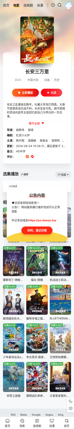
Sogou (49, 414)
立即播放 (27, 92)
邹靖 (30, 129)
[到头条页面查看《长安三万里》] (42, 157)
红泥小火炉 (23, 135)
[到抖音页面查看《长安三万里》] (22, 157)
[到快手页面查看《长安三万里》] (27, 157)
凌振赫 (32, 140)
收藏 (53, 92)
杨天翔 (20, 140)
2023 (18, 79)
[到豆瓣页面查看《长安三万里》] (17, 157)
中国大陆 (32, 79)
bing (60, 414)
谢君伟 (20, 129)
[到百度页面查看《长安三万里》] (47, 157)
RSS (13, 414)
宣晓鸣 (56, 140)
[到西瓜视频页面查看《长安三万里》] (32, 157)
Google (36, 414)
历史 (57, 79)
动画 (47, 79)
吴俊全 (44, 140)
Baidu (23, 414)
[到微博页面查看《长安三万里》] (37, 157)
